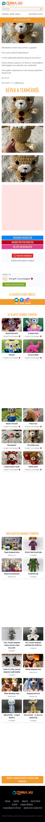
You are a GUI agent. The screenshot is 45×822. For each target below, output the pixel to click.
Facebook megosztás (22, 238)
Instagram (28, 303)
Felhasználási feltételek (12, 808)
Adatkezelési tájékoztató (33, 808)
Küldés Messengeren (22, 247)
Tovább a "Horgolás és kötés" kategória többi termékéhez (22, 779)
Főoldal (7, 801)
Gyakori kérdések (26, 805)
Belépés (40, 14)
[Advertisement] (22, 207)
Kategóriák (5, 14)
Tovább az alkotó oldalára (14, 284)
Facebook (21, 303)
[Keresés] (41, 9)
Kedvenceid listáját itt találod (22, 261)
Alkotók (12, 14)
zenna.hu (40, 816)
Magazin (17, 14)
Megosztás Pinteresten (22, 242)
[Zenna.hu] (12, 3)
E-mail (16, 303)
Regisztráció (33, 14)
